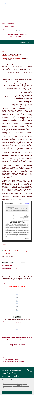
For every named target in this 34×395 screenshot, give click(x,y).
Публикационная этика (8, 23)
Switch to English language (18, 36)
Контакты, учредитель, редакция (10, 268)
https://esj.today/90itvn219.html (10, 55)
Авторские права (6, 21)
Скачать (4, 244)
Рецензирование (6, 29)
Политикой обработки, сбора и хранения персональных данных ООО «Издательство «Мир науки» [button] (16, 386)
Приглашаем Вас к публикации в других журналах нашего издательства (17, 338)
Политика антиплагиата (8, 26)
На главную (6, 357)
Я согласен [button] (17, 392)
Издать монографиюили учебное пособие (17, 344)
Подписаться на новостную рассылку (17, 34)
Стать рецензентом (7, 265)
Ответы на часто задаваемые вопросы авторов (17, 283)
